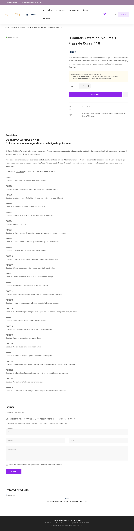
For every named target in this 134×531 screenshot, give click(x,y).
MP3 (87, 116)
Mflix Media (64, 525)
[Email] (86, 121)
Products (14, 27)
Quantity (72, 86)
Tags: (70, 115)
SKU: (70, 106)
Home (7, 27)
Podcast (22, 27)
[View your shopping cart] (104, 14)
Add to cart (95, 94)
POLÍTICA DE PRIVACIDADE (72, 520)
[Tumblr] (82, 121)
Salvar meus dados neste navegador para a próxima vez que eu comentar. (36, 465)
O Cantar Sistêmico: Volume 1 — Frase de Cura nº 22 (67, 501)
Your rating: (10, 428)
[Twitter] (69, 121)
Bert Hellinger (85, 113)
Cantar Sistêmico (96, 113)
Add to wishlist (125, 94)
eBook (116, 113)
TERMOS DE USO (58, 520)
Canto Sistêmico (107, 113)
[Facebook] (73, 121)
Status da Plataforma (76, 525)
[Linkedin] (78, 121)
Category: (72, 110)
